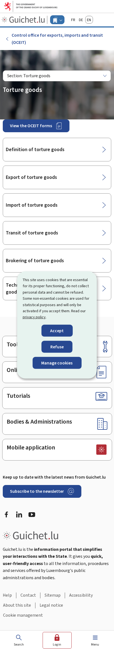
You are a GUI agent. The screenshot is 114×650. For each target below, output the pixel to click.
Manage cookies (56, 363)
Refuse (57, 347)
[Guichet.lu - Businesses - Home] (23, 19)
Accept (57, 331)
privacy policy (34, 317)
